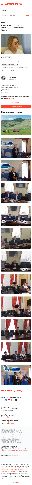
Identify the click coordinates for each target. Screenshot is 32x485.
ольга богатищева (22, 67)
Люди (3, 22)
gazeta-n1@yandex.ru (10, 423)
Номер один (14, 4)
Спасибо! (17, 102)
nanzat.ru (17, 455)
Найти (27, 15)
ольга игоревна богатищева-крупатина (12, 61)
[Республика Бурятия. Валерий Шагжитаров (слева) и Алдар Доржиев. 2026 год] (16, 375)
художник (8, 57)
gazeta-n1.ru (10, 98)
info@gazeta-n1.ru (9, 416)
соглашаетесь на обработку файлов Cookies (15, 468)
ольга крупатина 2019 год (9, 71)
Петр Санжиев (12, 77)
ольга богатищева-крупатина (10, 64)
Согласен (16, 482)
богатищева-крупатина (8, 67)
